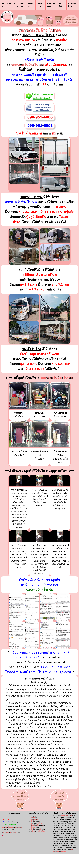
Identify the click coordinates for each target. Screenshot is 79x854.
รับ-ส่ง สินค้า (61, 5)
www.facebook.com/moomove (12, 827)
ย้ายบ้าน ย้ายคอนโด (51, 5)
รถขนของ (22, 5)
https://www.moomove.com (11, 832)
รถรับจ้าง (16, 5)
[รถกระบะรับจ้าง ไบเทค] (24, 150)
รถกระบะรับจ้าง (39, 5)
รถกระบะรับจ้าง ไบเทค (39, 30)
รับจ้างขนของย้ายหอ (72, 5)
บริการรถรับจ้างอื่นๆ (38, 831)
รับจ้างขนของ (31, 5)
